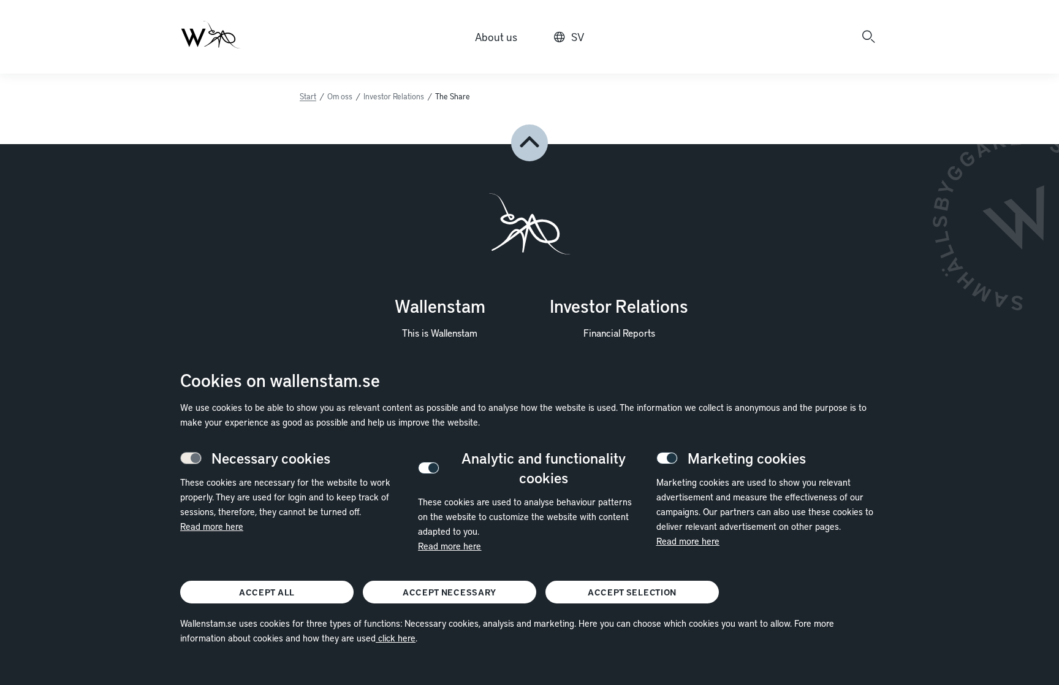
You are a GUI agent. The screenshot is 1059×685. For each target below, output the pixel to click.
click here (396, 638)
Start (308, 96)
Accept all (267, 592)
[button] (529, 142)
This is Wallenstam (439, 332)
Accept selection (632, 592)
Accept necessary (449, 592)
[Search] (868, 36)
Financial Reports (619, 332)
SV (577, 36)
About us (496, 36)
